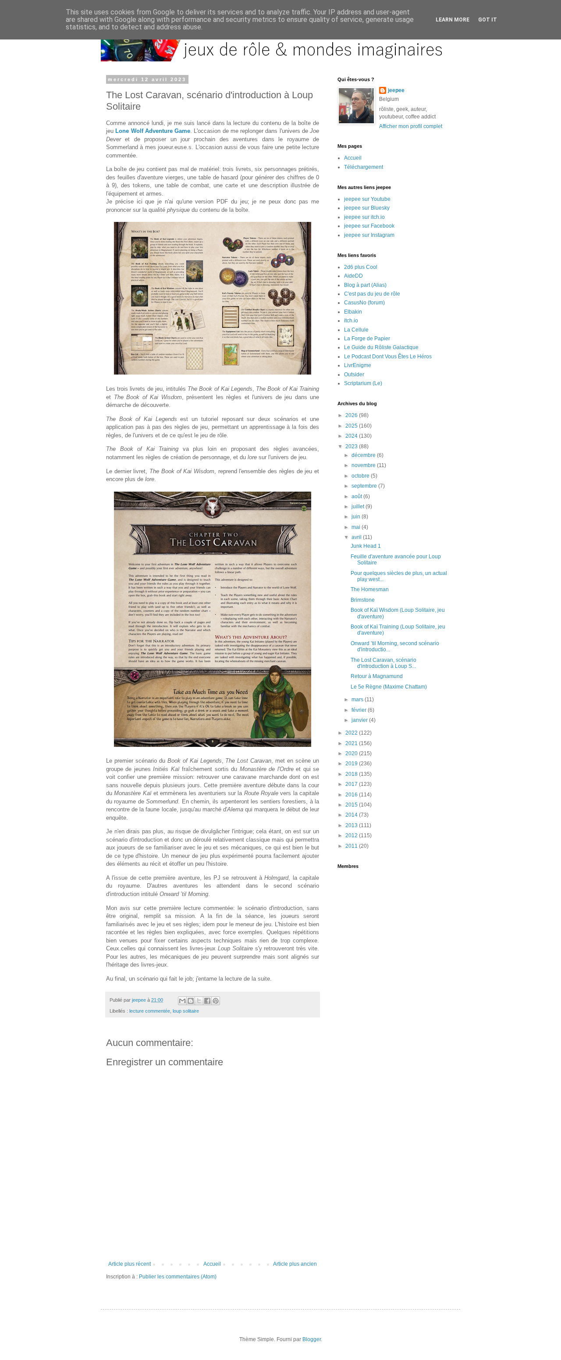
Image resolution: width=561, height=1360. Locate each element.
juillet (359, 506)
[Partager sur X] (199, 1000)
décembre (364, 455)
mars (358, 699)
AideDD (353, 276)
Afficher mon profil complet (410, 126)
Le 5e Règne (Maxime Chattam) (389, 687)
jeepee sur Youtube (367, 199)
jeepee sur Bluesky (367, 208)
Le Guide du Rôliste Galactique (381, 347)
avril (357, 537)
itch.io (351, 321)
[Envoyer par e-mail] (182, 1000)
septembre (365, 486)
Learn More (452, 20)
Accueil (212, 1264)
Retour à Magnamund (377, 676)
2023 (352, 446)
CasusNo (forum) (364, 303)
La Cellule (356, 330)
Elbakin (353, 312)
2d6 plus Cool (360, 267)
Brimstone (363, 600)
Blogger (311, 1339)
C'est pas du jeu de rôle (372, 294)
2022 (352, 733)
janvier (360, 720)
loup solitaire (186, 1011)
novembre (364, 465)
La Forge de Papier (367, 339)
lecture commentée (149, 1011)
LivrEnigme (357, 365)
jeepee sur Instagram (369, 235)
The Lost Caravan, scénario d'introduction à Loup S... (383, 663)
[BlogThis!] (190, 1000)
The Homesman (370, 589)
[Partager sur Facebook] (207, 1000)
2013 (352, 825)
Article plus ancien (295, 1264)
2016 (352, 795)
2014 (352, 815)
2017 (352, 784)
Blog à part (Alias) (365, 285)
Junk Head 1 (366, 546)
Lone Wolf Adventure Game (152, 131)
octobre (361, 476)
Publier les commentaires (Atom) (178, 1277)
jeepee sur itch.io (364, 217)
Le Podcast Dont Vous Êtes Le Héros (388, 356)
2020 (352, 753)
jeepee (396, 90)
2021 (352, 743)
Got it (487, 20)
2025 (352, 426)
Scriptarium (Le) (363, 383)
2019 (352, 763)
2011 (352, 846)
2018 (352, 774)
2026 (352, 415)
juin (357, 517)
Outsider (354, 374)
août (357, 496)
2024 (352, 436)
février (360, 710)
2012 (352, 835)
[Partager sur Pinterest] (215, 1000)
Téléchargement (363, 167)
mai (357, 527)
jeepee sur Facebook (369, 226)
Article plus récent (129, 1264)
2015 (352, 805)
